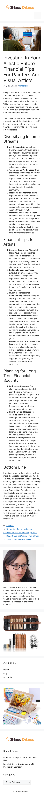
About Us (7, 677)
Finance (10, 526)
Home (6, 670)
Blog (5, 673)
